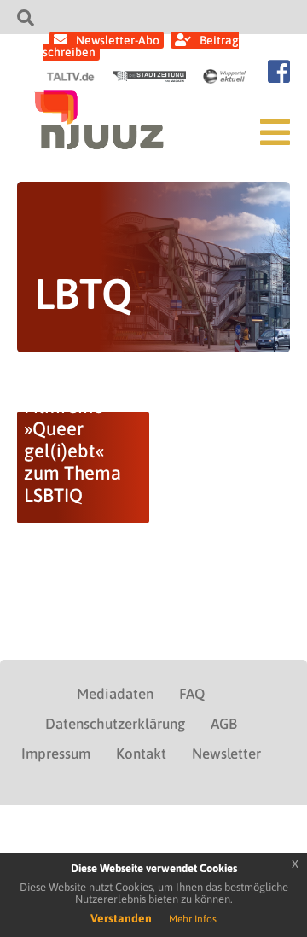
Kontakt (141, 753)
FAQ (192, 693)
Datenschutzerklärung (115, 723)
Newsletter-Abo (117, 40)
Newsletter (226, 753)
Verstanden (121, 918)
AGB (224, 723)
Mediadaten (115, 693)
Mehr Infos (193, 919)
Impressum (55, 753)
